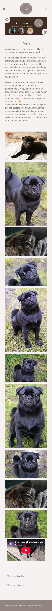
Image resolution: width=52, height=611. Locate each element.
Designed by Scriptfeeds (34, 605)
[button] (5, 8)
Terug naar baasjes (15, 576)
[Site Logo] (26, 8)
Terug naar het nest (15, 585)
